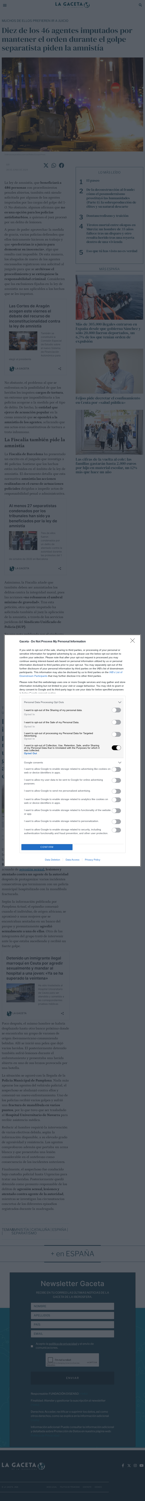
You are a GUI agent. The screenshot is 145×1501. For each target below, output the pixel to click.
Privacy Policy (92, 859)
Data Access (72, 859)
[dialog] (72, 750)
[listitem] (72, 702)
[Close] (133, 641)
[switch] (116, 710)
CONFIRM (47, 847)
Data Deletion (52, 859)
